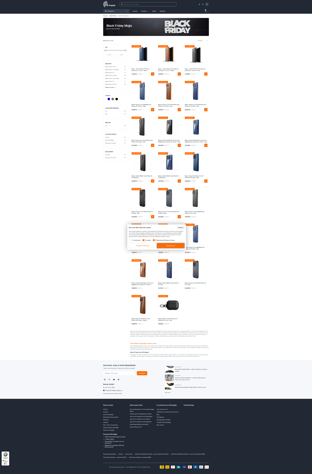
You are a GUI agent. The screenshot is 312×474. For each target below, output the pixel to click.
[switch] (5, 464)
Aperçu (181, 227)
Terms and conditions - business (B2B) (140, 457)
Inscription (142, 373)
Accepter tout (170, 245)
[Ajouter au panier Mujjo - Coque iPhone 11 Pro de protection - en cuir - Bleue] (152, 74)
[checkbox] (134, 240)
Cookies (120, 454)
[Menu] (8, 453)
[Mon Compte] (199, 4)
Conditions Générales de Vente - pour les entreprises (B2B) (188, 454)
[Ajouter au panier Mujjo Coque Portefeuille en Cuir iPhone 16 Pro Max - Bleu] (206, 181)
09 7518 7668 (110, 387)
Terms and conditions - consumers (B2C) (114, 457)
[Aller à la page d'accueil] (109, 4)
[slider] (105, 50)
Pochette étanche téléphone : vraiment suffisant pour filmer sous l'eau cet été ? (190, 378)
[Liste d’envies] (203, 4)
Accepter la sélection (142, 245)
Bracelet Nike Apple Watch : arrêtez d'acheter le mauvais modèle (191, 370)
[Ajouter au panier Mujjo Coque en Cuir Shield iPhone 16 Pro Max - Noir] (152, 216)
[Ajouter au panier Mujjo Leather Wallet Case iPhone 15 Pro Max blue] (179, 181)
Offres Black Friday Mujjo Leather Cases (143, 343)
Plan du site (129, 454)
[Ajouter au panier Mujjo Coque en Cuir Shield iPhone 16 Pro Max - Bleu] (179, 216)
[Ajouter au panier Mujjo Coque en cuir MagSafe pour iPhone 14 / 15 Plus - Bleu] (152, 109)
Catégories (110, 11)
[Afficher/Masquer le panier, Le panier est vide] (207, 4)
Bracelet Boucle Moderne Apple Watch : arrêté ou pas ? (190, 387)
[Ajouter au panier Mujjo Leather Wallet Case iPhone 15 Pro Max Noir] (152, 181)
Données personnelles (109, 454)
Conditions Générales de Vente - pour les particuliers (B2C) (152, 454)
